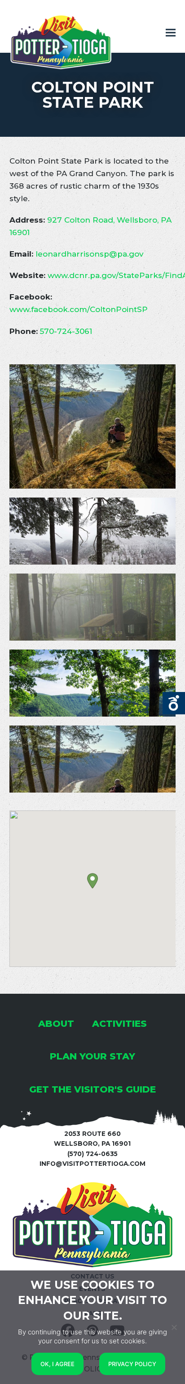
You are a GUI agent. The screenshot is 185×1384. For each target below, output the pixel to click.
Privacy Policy (132, 1363)
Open (174, 703)
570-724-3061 (66, 331)
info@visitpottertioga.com (92, 1163)
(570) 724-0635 (92, 1153)
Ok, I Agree (57, 1363)
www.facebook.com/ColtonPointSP (78, 309)
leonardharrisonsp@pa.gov (89, 253)
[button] (171, 33)
